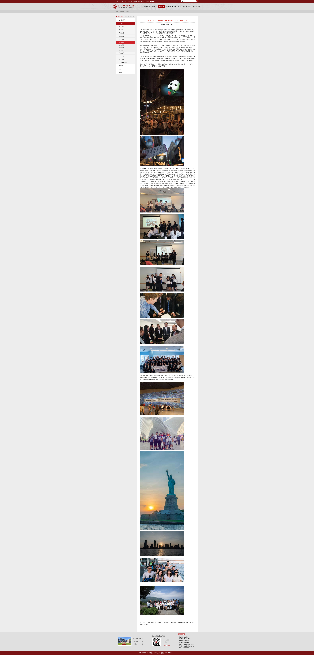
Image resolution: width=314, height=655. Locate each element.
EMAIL (147, 1)
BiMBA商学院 (196, 7)
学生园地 (121, 53)
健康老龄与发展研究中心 (185, 639)
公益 (179, 7)
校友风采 (121, 59)
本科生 (127, 11)
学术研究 (168, 7)
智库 (175, 7)
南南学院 (130, 1)
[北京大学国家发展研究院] (123, 6)
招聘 (135, 644)
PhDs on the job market (138, 1)
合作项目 (121, 50)
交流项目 (121, 47)
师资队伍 (154, 7)
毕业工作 (121, 56)
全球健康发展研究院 (184, 642)
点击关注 (167, 645)
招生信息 (121, 30)
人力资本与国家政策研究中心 (186, 646)
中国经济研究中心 (183, 637)
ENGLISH (152, 1)
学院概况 (147, 7)
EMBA (121, 65)
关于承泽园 (137, 639)
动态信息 (121, 33)
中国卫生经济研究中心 (184, 648)
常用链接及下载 (123, 62)
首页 (119, 1)
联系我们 (137, 641)
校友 (184, 7)
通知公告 (121, 36)
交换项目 (121, 45)
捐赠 (189, 7)
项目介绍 (121, 26)
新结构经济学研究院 (184, 640)
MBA (120, 69)
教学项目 (161, 7)
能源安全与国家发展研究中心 (186, 644)
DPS (120, 72)
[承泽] (124, 641)
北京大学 (124, 1)
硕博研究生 (122, 20)
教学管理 (121, 39)
